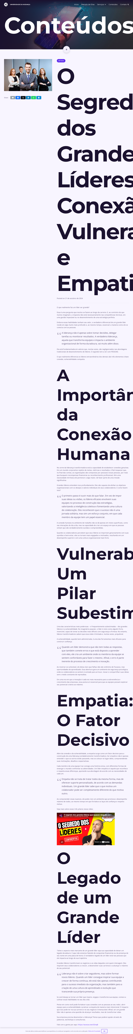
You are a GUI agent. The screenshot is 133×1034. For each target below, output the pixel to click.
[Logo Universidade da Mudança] (6, 4)
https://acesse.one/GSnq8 (88, 1025)
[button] (105, 4)
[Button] (66, 49)
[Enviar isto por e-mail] (12, 97)
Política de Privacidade (94, 1031)
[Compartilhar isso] (17, 97)
